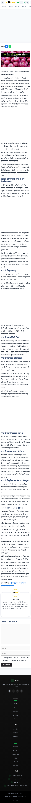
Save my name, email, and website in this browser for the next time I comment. (16, 659)
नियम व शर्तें (15, 766)
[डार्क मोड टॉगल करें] (27, 2)
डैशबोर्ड (15, 719)
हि (24, 2)
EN (21, 2)
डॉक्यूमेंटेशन (15, 737)
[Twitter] (13, 691)
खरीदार (11, 6)
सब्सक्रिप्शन (15, 733)
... (15, 612)
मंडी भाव (17, 6)
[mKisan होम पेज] (11, 2)
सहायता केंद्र (15, 747)
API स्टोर (15, 729)
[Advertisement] (15, 26)
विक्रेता (4, 6)
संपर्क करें (15, 758)
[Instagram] (17, 691)
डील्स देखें (15, 711)
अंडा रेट (24, 6)
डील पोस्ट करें (15, 715)
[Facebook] (9, 691)
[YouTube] (21, 691)
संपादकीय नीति (15, 754)
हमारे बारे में (15, 751)
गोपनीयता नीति (15, 762)
